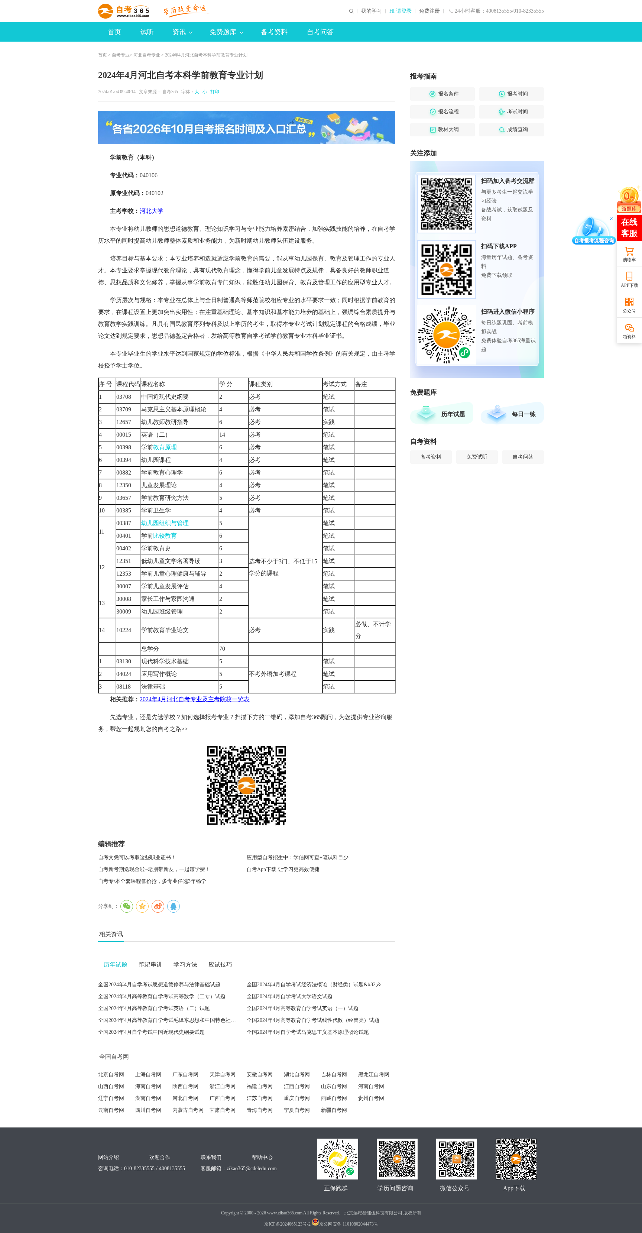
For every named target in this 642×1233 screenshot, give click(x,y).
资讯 (179, 32)
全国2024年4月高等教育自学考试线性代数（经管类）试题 (313, 1020)
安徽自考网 (260, 1074)
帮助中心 (262, 1157)
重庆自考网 (297, 1098)
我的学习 (371, 11)
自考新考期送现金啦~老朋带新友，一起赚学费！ (154, 869)
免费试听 (477, 457)
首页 (114, 32)
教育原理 (165, 447)
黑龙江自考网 (373, 1074)
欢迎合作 (159, 1157)
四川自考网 (148, 1110)
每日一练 (524, 414)
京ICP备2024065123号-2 (287, 1224)
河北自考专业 (146, 55)
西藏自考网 (334, 1098)
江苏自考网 (260, 1098)
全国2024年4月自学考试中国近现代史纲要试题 (151, 1032)
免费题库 (223, 32)
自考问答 (320, 32)
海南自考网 (148, 1086)
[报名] (246, 127)
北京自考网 (111, 1074)
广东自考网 (185, 1074)
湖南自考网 (148, 1098)
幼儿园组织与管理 (165, 523)
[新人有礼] (629, 199)
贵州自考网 (371, 1098)
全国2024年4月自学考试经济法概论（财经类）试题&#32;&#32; (318, 984)
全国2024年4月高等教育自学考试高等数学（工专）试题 (162, 996)
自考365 (170, 91)
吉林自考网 (334, 1074)
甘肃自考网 (223, 1110)
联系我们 (211, 1157)
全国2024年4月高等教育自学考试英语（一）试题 (303, 1008)
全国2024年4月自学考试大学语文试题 (290, 996)
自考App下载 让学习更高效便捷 (283, 869)
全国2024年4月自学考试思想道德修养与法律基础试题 (159, 984)
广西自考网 (223, 1098)
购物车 (629, 259)
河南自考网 (371, 1086)
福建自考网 (260, 1086)
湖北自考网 (297, 1074)
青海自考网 (260, 1110)
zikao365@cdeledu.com (252, 1168)
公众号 (629, 311)
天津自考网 (223, 1074)
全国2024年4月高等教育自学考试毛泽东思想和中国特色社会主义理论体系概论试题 (193, 1020)
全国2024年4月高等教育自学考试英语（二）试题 (154, 1008)
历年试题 (453, 414)
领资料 (629, 336)
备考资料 (274, 32)
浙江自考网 (223, 1086)
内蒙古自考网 (188, 1110)
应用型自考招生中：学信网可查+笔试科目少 (297, 857)
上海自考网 (148, 1074)
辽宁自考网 (111, 1098)
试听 (147, 32)
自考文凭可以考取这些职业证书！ (137, 857)
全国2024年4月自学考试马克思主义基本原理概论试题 (308, 1032)
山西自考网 (111, 1086)
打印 (213, 91)
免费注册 (429, 11)
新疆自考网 (334, 1110)
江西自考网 (297, 1086)
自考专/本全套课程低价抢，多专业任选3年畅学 (152, 881)
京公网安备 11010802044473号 (348, 1224)
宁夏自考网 (297, 1110)
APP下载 (629, 285)
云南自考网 (111, 1110)
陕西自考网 (185, 1086)
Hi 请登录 (400, 11)
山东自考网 (334, 1086)
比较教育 (165, 536)
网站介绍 (108, 1157)
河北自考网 (185, 1098)
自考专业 (121, 55)
